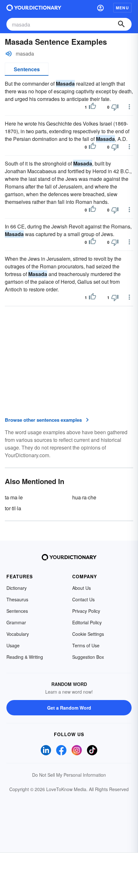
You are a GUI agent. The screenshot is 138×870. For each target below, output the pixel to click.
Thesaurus (17, 599)
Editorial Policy (87, 622)
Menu (122, 8)
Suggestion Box (88, 657)
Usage (13, 645)
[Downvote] (115, 107)
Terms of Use (85, 645)
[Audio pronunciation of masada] (9, 54)
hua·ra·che (84, 497)
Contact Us (83, 599)
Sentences (27, 69)
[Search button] (121, 24)
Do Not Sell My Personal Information (69, 775)
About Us (81, 588)
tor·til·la (13, 508)
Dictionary (16, 588)
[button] (100, 7)
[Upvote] (92, 107)
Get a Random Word (69, 707)
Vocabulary (17, 634)
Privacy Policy (86, 611)
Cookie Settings (88, 634)
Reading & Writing (24, 657)
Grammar (16, 622)
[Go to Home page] (33, 8)
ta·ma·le (14, 497)
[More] (129, 107)
